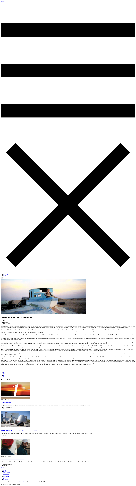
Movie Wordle (22, 481)
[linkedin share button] (4, 375)
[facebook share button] (4, 372)
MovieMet (3, 1)
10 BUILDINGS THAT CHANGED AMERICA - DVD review (19, 430)
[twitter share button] (4, 374)
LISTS (4, 275)
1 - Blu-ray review (6, 402)
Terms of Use (6, 474)
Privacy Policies (7, 472)
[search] (2, 278)
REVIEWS (5, 274)
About (4, 470)
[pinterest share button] (4, 376)
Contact (5, 471)
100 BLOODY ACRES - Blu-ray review (12, 459)
